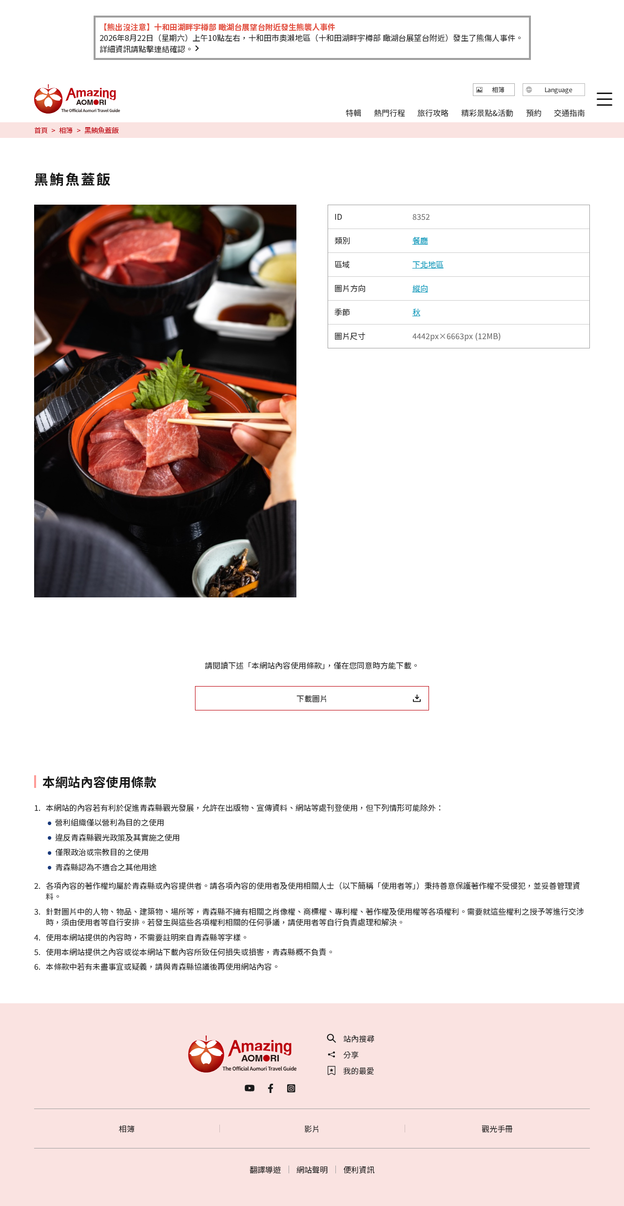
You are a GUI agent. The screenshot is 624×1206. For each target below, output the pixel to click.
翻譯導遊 (265, 1169)
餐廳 (420, 240)
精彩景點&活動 (487, 112)
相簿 (66, 130)
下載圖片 (312, 698)
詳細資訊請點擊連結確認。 (146, 49)
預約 (533, 112)
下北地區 (428, 264)
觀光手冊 (497, 1128)
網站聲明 (312, 1169)
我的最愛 (358, 1070)
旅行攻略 (432, 112)
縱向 (420, 288)
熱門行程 (389, 112)
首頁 (41, 130)
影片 (312, 1128)
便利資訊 (358, 1169)
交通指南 (569, 112)
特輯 (353, 112)
